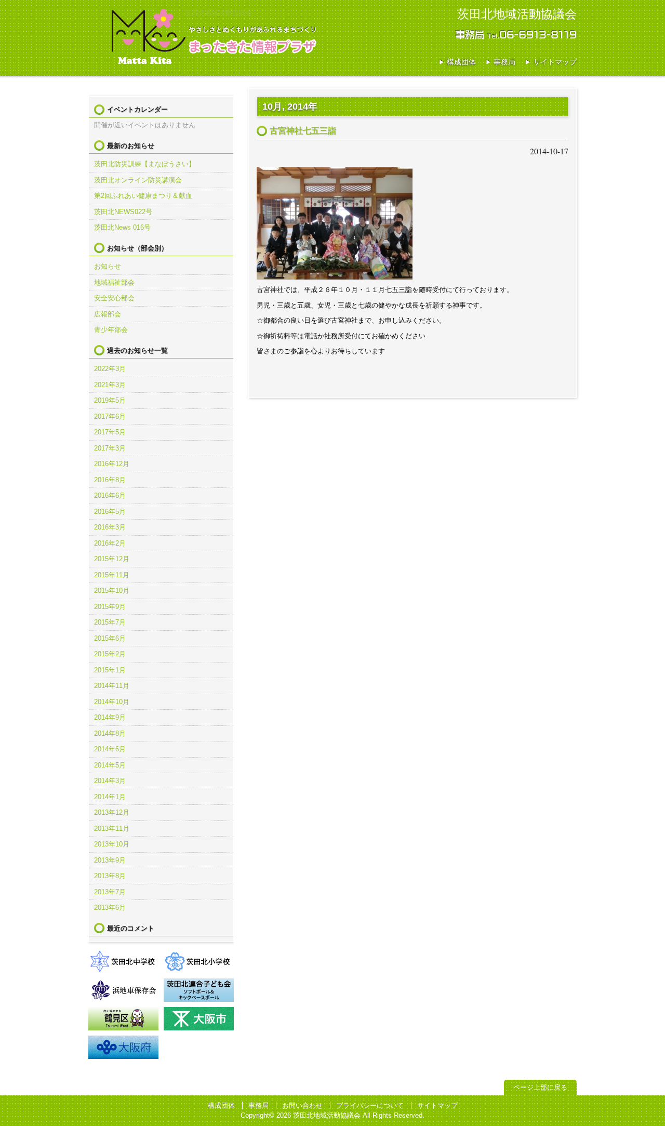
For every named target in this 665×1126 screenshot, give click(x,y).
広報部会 (107, 314)
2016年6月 (110, 495)
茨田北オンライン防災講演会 (138, 180)
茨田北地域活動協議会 (148, 36)
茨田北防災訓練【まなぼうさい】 (144, 164)
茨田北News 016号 (122, 227)
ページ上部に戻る (540, 1087)
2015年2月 (110, 654)
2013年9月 (110, 860)
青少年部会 (111, 330)
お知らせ (107, 266)
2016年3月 (110, 527)
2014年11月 (111, 686)
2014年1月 (110, 797)
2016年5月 (110, 511)
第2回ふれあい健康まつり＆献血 (143, 196)
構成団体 (461, 62)
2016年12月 (111, 464)
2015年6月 (110, 638)
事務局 (504, 62)
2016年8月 (110, 480)
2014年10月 (111, 702)
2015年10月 (111, 590)
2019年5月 (110, 400)
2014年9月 (110, 717)
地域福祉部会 (114, 282)
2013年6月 (110, 907)
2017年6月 (110, 416)
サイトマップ (555, 62)
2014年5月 (110, 765)
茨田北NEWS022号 (123, 212)
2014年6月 (110, 749)
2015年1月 (110, 670)
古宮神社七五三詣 (303, 130)
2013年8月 (110, 876)
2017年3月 (110, 448)
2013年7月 (110, 892)
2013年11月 (111, 828)
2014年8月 (110, 733)
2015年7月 (110, 622)
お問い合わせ (302, 1105)
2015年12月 (111, 559)
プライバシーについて (370, 1105)
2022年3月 (110, 369)
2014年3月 (110, 781)
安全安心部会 (114, 298)
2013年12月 (111, 812)
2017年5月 (110, 432)
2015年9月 (110, 607)
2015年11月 (111, 575)
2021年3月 (110, 385)
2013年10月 (111, 844)
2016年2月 (110, 543)
